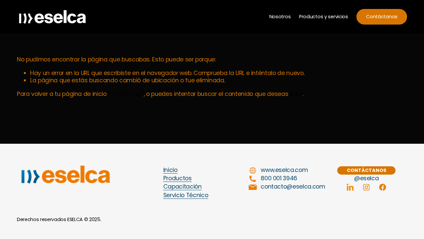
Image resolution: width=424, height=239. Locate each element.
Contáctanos (382, 16)
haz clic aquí (125, 94)
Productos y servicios (323, 16)
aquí (296, 94)
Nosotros (280, 16)
